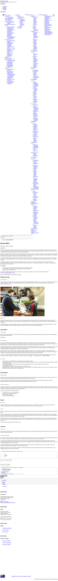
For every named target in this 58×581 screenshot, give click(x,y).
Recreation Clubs (35, 198)
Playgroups (22, 19)
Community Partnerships (35, 83)
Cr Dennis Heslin (10, 17)
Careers (40, 14)
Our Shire (17, 14)
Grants (34, 81)
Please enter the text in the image (7, 473)
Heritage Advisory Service (35, 43)
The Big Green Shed (35, 217)
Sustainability (35, 70)
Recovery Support (48, 27)
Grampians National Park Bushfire (48, 17)
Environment (33, 67)
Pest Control (35, 131)
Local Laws (33, 152)
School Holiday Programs (34, 231)
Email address (5, 464)
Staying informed (48, 24)
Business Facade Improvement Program (35, 63)
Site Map (54, 15)
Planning (32, 31)
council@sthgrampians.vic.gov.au (9, 502)
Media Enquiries (10, 62)
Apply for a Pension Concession (10, 80)
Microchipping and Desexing (36, 187)
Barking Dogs (36, 160)
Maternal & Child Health (35, 145)
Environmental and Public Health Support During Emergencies (49, 32)
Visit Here (20, 27)
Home (3, 239)
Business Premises (35, 124)
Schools (21, 21)
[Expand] (11, 15)
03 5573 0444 (5, 501)
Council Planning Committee (35, 46)
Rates (6, 68)
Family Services (34, 142)
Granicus (56, 579)
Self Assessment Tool (35, 54)
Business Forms (35, 57)
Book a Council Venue (34, 194)
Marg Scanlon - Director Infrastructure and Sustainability (11, 37)
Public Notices (9, 66)
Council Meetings (8, 21)
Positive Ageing (34, 93)
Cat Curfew (35, 165)
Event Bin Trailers (35, 219)
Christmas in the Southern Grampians (35, 119)
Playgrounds (35, 192)
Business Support (34, 50)
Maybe (6, 455)
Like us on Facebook (6, 540)
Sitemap (29, 576)
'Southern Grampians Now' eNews (11, 61)
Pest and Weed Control (36, 78)
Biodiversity (35, 71)
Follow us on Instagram (7, 542)
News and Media (8, 59)
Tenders (27, 14)
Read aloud (3, 472)
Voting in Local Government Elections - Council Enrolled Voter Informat (11, 75)
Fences (34, 26)
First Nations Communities (35, 86)
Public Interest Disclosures (9, 55)
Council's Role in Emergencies (48, 30)
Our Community (34, 79)
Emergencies (45, 14)
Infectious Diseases (35, 127)
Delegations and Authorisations (10, 43)
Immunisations (36, 146)
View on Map (2, 499)
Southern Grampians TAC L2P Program (35, 90)
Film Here (35, 113)
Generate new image (5, 471)
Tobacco (35, 135)
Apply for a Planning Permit (35, 40)
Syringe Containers (35, 134)
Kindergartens (22, 20)
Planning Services (35, 49)
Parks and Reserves (35, 200)
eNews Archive (5, 531)
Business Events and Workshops (35, 59)
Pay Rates (9, 70)
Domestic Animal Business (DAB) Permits (35, 173)
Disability (35, 94)
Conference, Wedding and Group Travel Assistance (35, 109)
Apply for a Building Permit (35, 22)
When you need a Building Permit (35, 19)
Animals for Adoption (35, 167)
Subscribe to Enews (6, 518)
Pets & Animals (34, 157)
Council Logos (34, 98)
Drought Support (48, 34)
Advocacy (7, 57)
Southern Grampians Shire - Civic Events (35, 116)
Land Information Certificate (10, 78)
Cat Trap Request (35, 162)
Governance (7, 39)
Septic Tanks (35, 132)
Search (1, 236)
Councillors (7, 16)
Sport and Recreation (35, 188)
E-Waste (34, 215)
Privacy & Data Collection (10, 53)
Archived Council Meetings (10, 23)
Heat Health (35, 125)
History (19, 16)
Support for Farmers (35, 100)
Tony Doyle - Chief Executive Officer (10, 27)
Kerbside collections (35, 207)
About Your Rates (10, 69)
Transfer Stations (34, 209)
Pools (34, 191)
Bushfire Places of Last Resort (48, 21)
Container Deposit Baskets (35, 226)
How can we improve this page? (6, 459)
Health (21, 22)
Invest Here (20, 26)
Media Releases (10, 65)
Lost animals (35, 182)
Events (32, 103)
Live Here (20, 18)
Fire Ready (47, 28)
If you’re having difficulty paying (10, 72)
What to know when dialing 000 (48, 26)
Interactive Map (21, 17)
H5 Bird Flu (47, 23)
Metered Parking (34, 154)
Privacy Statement (24, 576)
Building (32, 16)
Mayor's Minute (10, 64)
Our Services (31, 14)
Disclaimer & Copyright (16, 576)
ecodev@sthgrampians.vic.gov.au (9, 272)
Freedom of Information (9, 45)
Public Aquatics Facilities (35, 140)
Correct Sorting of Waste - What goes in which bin (35, 222)
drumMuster (35, 212)
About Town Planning (35, 33)
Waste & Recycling (34, 203)
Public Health (33, 121)
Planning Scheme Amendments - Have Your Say (36, 36)
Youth (34, 87)
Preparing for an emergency (47, 19)
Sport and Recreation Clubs (22, 24)
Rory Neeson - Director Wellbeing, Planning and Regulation (10, 34)
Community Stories (35, 102)
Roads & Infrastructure (33, 202)
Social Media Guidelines (7, 528)
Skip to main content (4, 0)
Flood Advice (47, 22)
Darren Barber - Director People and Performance (10, 29)
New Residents (35, 96)
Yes (5, 454)
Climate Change (34, 73)
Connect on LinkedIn (6, 544)
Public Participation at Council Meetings (9, 19)
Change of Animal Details (35, 169)
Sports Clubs (35, 196)
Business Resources (35, 66)
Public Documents (8, 58)
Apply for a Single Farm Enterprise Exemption (10, 82)
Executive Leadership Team (10, 24)
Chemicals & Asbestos (35, 214)
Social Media (9, 63)
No (5, 456)
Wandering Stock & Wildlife (35, 180)
